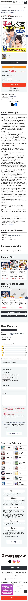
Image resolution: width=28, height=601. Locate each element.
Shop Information (20, 585)
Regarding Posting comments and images (17, 334)
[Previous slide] (1, 36)
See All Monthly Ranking (13, 316)
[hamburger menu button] (25, 2)
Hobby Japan (12, 96)
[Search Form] (22, 2)
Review (4, 394)
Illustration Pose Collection (15, 235)
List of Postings (9, 330)
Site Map (20, 588)
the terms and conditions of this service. (14, 423)
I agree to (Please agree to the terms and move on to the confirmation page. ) (14, 425)
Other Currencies (6, 73)
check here (9, 504)
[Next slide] (27, 36)
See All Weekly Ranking (13, 312)
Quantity (4, 79)
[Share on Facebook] (15, 104)
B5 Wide (11, 99)
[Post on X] (12, 104)
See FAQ (13, 542)
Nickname (5, 385)
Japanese (11, 224)
